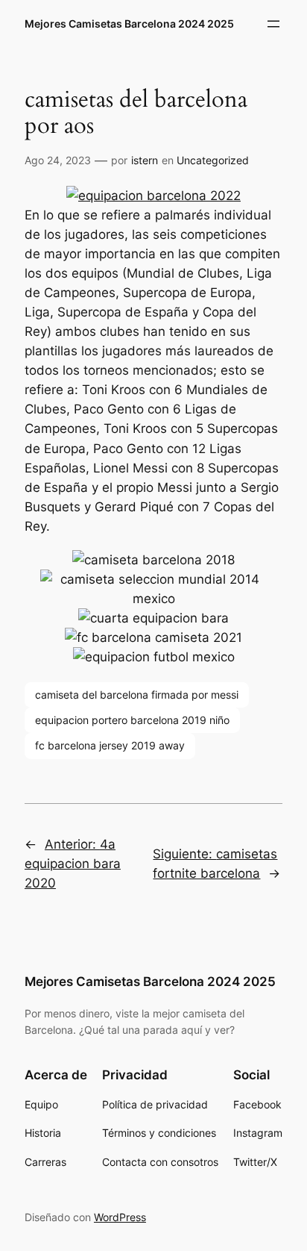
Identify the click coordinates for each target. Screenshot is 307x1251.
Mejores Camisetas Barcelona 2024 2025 (129, 23)
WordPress (120, 1217)
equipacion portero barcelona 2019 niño (132, 720)
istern (144, 160)
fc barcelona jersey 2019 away (110, 745)
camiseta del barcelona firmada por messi (136, 694)
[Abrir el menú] (273, 24)
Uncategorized (213, 160)
